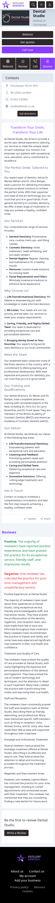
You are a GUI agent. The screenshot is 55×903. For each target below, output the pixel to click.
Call (35, 66)
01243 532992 (19, 99)
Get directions (27, 113)
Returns (39, 887)
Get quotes (27, 42)
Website (27, 34)
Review (22, 66)
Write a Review (16, 833)
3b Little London (20, 92)
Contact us (36, 871)
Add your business (28, 880)
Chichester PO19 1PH (24, 86)
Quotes (47, 66)
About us (17, 871)
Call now (27, 50)
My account (27, 876)
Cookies (27, 891)
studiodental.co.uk (22, 106)
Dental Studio (39, 13)
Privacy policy (19, 887)
